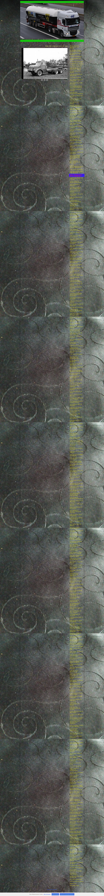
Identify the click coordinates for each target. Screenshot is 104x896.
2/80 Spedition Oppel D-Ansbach (76, 621)
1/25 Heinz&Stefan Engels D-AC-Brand (75, 120)
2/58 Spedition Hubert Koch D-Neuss (76, 549)
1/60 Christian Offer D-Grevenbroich (76, 236)
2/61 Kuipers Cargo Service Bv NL (75, 559)
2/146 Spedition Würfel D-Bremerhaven (76, 838)
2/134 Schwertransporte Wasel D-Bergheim (75, 799)
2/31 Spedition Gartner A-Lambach (76, 458)
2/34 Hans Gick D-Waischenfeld (75, 468)
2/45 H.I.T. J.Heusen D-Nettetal (76, 504)
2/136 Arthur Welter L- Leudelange (76, 806)
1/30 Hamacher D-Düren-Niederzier (75, 136)
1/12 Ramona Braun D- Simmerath (76, 80)
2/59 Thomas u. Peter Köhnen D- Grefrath (76, 552)
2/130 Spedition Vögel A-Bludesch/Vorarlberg (76, 786)
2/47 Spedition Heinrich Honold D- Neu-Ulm (75, 511)
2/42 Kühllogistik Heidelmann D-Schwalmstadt (75, 494)
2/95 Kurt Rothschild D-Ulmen (76, 668)
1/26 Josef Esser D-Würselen (75, 123)
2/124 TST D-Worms (75, 766)
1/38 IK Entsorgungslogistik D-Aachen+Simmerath (76, 166)
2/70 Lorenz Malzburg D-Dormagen (76, 588)
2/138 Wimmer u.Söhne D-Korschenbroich (76, 812)
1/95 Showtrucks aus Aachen (76, 351)
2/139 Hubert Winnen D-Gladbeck (76, 816)
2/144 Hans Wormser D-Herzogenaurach (76, 832)
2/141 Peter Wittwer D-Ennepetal (76, 822)
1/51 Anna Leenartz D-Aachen (76, 208)
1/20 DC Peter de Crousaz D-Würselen (76, 105)
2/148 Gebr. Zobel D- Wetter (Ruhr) (76, 844)
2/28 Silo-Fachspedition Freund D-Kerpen (76, 448)
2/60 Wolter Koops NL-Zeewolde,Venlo (76, 556)
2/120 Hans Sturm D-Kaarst (76, 753)
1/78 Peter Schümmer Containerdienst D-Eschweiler (76, 294)
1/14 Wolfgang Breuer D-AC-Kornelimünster (76, 86)
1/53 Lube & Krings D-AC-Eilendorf (76, 213)
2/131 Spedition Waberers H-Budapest (76, 789)
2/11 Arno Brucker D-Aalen (76, 392)
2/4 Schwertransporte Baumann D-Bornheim (76, 370)
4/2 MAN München (75, 865)
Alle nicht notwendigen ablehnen (67, 894)
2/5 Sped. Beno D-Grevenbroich (75, 374)
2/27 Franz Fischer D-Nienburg (76, 444)
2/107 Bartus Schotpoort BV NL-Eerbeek (75, 708)
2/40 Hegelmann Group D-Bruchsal (76, 487)
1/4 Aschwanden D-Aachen (75, 59)
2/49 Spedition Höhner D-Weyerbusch (76, 518)
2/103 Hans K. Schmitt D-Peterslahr (76, 693)
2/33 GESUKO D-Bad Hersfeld (76, 464)
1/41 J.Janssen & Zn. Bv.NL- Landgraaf (76, 175)
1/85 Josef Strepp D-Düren (75, 317)
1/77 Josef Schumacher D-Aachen (76, 290)
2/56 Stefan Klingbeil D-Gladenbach (76, 542)
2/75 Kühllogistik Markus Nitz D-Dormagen (75, 604)
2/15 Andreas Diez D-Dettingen (76, 405)
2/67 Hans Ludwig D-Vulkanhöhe (76, 578)
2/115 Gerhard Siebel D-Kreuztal (76, 736)
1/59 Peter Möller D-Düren (76, 233)
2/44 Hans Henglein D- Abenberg (76, 501)
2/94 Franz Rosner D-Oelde (76, 664)
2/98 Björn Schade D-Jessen (76, 677)
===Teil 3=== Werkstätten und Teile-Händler (76, 852)
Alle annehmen (55, 894)
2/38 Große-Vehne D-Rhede (76, 480)
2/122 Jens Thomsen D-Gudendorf (76, 760)
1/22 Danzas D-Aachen (76, 111)
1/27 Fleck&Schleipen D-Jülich (76, 127)
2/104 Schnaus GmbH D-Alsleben (76, 696)
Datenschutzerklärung (52, 889)
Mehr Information (47, 894)
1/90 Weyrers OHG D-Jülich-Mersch (76, 333)
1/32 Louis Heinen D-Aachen (76, 143)
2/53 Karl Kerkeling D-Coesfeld (76, 531)
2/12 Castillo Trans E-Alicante (76, 395)
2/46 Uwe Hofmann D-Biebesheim (76, 507)
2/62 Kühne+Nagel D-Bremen (76, 562)
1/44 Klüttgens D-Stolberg (75, 185)
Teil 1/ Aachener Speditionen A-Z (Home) (74, 47)
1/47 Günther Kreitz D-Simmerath (76, 194)
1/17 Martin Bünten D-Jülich (76, 96)
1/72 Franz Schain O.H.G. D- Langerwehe (76, 274)
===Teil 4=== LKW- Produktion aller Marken (76, 859)
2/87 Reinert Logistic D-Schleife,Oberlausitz (76, 643)
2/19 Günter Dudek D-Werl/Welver (76, 417)
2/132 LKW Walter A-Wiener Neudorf (76, 792)
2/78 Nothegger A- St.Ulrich (75, 614)
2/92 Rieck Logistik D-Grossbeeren (76, 658)
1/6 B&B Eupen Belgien (76, 64)
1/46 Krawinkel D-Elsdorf (75, 191)
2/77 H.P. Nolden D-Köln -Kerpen (75, 611)
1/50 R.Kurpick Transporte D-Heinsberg (74, 205)
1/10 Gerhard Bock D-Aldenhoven (76, 75)
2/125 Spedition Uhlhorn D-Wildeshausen (74, 769)
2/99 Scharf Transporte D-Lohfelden (76, 680)
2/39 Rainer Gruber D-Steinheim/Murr (76, 484)
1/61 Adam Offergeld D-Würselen (76, 239)
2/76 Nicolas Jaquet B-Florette (76, 608)
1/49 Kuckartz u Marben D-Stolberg (75, 201)
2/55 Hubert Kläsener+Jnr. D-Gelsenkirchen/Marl (75, 538)
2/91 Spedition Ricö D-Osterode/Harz (76, 655)
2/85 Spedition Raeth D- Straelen (76, 637)
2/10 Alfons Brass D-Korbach (76, 388)
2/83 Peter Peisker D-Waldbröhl (76, 630)
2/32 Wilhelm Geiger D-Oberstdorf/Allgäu (76, 461)
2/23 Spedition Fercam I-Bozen (76, 430)
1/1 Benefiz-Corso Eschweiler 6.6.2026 (75, 50)
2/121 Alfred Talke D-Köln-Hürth (76, 757)
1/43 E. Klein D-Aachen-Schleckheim (76, 181)
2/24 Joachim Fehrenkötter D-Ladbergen (74, 434)
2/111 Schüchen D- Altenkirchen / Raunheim (75, 722)
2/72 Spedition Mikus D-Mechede (76, 594)
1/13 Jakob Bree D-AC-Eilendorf (76, 83)
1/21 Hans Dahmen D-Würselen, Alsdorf (76, 109)
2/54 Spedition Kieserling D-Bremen (76, 534)
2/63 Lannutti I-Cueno (76, 565)
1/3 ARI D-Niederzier (76, 56)
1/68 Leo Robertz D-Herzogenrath (75, 261)
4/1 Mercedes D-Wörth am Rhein (76, 863)
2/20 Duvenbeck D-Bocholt (75, 421)
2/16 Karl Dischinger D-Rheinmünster (76, 408)
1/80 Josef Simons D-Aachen (76, 301)
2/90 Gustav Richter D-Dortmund (76, 652)
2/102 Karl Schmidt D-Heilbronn (76, 690)
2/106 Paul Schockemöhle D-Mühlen (75, 704)
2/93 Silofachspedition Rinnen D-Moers (76, 661)
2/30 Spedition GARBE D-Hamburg (76, 455)
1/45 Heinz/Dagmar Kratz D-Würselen (75, 188)
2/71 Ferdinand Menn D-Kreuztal (76, 591)
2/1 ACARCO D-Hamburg (74, 361)
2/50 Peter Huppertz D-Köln (76, 521)
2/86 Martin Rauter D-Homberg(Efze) (76, 640)
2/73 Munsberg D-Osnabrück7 (75, 597)
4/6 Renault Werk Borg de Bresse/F (76, 876)
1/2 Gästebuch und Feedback (75, 53)
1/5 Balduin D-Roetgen (76, 61)
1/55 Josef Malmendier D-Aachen (76, 220)
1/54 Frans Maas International (75, 217)
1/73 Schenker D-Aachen (75, 278)
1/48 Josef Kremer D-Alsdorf (76, 197)
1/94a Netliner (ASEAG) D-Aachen (75, 348)
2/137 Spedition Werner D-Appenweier (76, 809)
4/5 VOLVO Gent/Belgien (73, 873)
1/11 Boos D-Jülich (75, 77)
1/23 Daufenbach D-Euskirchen (75, 114)
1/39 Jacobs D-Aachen (76, 169)
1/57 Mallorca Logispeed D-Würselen (76, 226)
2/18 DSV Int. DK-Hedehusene (75, 414)
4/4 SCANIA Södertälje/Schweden (76, 870)
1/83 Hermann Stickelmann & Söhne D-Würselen (76, 310)
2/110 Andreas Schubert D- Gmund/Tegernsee (76, 718)
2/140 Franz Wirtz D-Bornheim (76, 819)
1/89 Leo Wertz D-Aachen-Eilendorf (75, 330)
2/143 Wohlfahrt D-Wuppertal (75, 828)
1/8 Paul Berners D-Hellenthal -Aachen (75, 68)
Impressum (73, 883)
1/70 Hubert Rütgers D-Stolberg (76, 268)
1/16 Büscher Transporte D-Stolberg (76, 93)
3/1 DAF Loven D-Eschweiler (75, 855)
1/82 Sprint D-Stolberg (76, 307)
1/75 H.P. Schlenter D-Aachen (76, 284)
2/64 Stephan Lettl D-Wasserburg (76, 567)
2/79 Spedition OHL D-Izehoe (76, 618)
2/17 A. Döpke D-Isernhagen (75, 411)
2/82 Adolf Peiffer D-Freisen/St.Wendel (76, 627)
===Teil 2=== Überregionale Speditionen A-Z (74, 357)
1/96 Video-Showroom (76, 354)
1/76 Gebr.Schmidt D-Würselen (76, 287)
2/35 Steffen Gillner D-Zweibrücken (76, 471)
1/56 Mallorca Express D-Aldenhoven (76, 223)
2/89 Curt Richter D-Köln (76, 648)
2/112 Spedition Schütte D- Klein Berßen (76, 726)
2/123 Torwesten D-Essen (75, 763)
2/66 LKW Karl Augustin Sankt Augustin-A (74, 574)
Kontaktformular (74, 885)
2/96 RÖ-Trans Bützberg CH (74, 671)
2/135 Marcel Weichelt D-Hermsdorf (76, 803)
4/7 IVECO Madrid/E (76, 879)
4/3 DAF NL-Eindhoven (76, 867)
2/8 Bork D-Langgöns (76, 383)
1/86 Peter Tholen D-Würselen (76, 320)
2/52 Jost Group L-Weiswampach (75, 528)
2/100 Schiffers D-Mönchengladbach (75, 684)
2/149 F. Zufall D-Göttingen (75, 848)
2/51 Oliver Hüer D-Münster (75, 524)
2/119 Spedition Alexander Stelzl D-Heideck (75, 750)
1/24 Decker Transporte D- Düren (76, 117)
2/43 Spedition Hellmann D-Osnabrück (76, 498)
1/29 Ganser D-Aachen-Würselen (76, 133)
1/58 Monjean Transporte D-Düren (75, 229)
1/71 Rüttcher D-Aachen (74, 271)
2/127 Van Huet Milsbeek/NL (74, 776)
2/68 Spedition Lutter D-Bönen (76, 581)
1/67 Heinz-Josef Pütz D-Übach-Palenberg (76, 258)
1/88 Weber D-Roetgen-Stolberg (76, 327)
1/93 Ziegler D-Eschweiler (74, 343)
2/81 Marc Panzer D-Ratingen (76, 624)
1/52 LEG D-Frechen (76, 211)
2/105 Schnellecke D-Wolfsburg (76, 700)
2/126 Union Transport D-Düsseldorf (76, 773)
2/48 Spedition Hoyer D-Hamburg (76, 515)
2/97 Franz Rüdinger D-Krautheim (76, 674)
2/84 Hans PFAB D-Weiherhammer (75, 634)
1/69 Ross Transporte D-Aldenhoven (76, 265)
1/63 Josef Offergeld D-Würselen (76, 245)
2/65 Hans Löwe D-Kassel (75, 570)
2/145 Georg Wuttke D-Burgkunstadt (76, 835)
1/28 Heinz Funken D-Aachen (76, 130)
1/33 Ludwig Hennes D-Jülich (76, 146)
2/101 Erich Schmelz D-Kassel (76, 687)
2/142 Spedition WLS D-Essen (76, 825)
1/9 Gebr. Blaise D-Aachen (75, 71)
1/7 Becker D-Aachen (76, 66)
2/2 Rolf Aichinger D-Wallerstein (76, 364)
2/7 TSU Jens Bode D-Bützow (76, 380)
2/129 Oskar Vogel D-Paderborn (76, 782)
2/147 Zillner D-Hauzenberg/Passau (75, 841)
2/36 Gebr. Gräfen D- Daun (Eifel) (76, 474)
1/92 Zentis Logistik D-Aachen (76, 340)
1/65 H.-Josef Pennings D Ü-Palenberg (76, 252)
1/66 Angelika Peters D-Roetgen (76, 255)
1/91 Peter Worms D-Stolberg (76, 336)
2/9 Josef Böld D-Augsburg (75, 385)
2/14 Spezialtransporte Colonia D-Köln (76, 401)
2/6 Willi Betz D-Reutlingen (74, 377)
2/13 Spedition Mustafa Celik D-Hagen (76, 398)
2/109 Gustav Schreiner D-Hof (76, 715)
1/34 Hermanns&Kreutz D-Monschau (76, 149)
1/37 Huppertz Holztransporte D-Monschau (75, 162)
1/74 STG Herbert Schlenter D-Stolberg (76, 281)
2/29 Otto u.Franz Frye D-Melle (76, 452)
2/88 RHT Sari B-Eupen (76, 646)
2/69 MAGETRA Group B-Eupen (76, 584)
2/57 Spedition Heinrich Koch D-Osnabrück (75, 546)
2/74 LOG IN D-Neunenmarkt (74, 600)
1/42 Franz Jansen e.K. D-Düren (76, 178)
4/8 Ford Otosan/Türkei (76, 881)
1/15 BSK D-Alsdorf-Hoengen (76, 89)
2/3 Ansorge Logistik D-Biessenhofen (76, 367)
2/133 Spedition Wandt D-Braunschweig (76, 795)
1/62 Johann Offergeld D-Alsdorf (76, 242)
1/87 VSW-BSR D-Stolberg (75, 324)
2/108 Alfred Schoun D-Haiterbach (76, 712)
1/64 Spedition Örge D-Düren (76, 249)
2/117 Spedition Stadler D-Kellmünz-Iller (76, 743)
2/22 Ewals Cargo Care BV (76, 427)
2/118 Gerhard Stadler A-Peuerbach (76, 746)
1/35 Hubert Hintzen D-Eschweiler (76, 152)
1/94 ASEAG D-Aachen (76, 345)
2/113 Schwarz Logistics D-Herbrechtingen (74, 730)
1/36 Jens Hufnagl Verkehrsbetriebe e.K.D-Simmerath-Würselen (75, 157)
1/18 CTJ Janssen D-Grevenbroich (76, 99)
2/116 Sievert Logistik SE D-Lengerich (76, 740)
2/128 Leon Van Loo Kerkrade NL (75, 779)
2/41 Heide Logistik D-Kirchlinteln (76, 490)
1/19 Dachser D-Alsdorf (74, 102)
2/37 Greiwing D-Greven (75, 477)
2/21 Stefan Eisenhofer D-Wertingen (76, 424)
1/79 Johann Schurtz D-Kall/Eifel (76, 298)
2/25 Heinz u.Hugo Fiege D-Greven (75, 438)
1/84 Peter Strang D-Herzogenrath (76, 314)
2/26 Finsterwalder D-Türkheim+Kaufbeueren (76, 441)
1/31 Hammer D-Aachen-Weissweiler (75, 140)
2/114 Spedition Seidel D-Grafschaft (76, 733)
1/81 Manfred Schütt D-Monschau (76, 304)
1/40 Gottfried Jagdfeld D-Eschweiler (76, 172)
